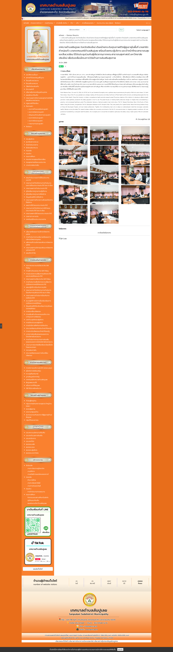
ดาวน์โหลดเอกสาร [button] (88, 23)
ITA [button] (71, 23)
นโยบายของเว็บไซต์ (61, 641)
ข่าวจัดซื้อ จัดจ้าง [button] (62, 23)
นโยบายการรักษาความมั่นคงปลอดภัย (81, 641)
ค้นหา (121, 30)
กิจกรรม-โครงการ (73, 35)
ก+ (147, 23)
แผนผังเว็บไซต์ (38, 569)
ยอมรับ (120, 649)
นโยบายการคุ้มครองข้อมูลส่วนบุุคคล (106, 641)
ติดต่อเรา (118, 23)
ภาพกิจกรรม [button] (49, 23)
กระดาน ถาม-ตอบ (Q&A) (105, 23)
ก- (149, 23)
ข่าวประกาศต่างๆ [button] (36, 23)
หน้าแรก (61, 35)
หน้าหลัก (26, 23)
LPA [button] (77, 23)
